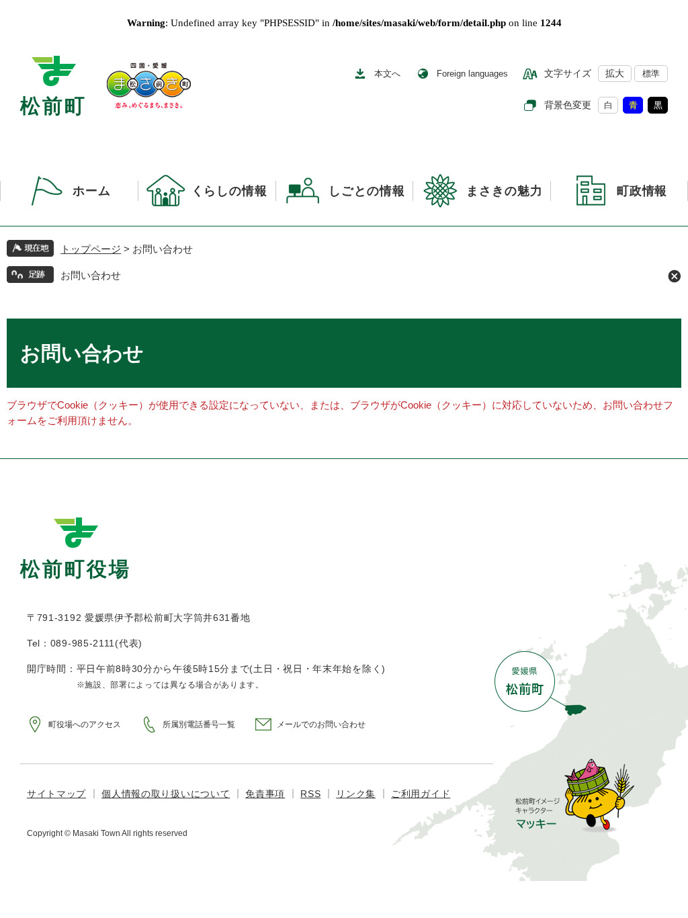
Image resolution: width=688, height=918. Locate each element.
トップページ (90, 249)
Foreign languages (472, 74)
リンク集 (356, 793)
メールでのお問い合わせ (321, 724)
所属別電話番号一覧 (199, 724)
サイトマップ (56, 793)
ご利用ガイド (420, 793)
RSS (310, 793)
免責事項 (265, 793)
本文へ (387, 74)
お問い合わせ (90, 275)
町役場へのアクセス (84, 724)
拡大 (614, 73)
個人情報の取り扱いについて (165, 793)
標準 (651, 74)
